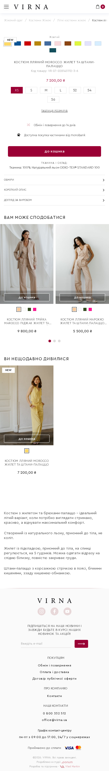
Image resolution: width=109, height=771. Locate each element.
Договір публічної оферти (54, 678)
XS (17, 90)
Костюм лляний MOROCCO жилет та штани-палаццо (26, 462)
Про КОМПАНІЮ (55, 688)
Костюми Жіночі (40, 20)
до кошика (54, 151)
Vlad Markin (72, 766)
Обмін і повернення (54, 665)
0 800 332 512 (54, 713)
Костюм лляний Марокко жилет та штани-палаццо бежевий (82, 321)
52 (75, 90)
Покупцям (55, 657)
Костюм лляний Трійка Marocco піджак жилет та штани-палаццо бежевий (26, 321)
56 (53, 99)
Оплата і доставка (54, 672)
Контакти (54, 696)
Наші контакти (55, 705)
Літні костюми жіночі (71, 20)
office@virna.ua (54, 719)
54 (90, 90)
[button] (49, 341)
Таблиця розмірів (54, 111)
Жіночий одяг (13, 20)
